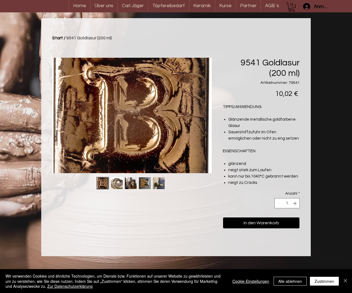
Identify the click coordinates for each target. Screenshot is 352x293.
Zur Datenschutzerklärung (70, 286)
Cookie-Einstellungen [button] (250, 281)
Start (57, 38)
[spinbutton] (287, 203)
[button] (291, 7)
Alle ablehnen (290, 281)
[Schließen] (345, 281)
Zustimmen (324, 281)
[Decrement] (278, 203)
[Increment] (295, 203)
